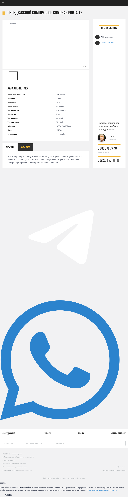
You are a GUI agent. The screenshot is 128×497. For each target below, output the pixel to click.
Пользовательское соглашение (14, 463)
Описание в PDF (107, 42)
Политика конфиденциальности (14, 467)
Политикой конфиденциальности (102, 490)
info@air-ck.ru (120, 467)
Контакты (60, 443)
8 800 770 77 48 (107, 149)
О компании (7, 443)
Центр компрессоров (82, 3)
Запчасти (46, 433)
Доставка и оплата (34, 443)
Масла (81, 433)
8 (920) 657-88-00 (109, 161)
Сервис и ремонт (118, 433)
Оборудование (8, 433)
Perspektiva (121, 470)
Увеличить (12, 23)
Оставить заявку (109, 28)
